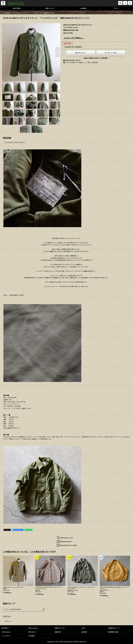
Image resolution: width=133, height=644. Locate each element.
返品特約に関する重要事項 (73, 47)
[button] (3, 3)
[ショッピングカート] (125, 3)
